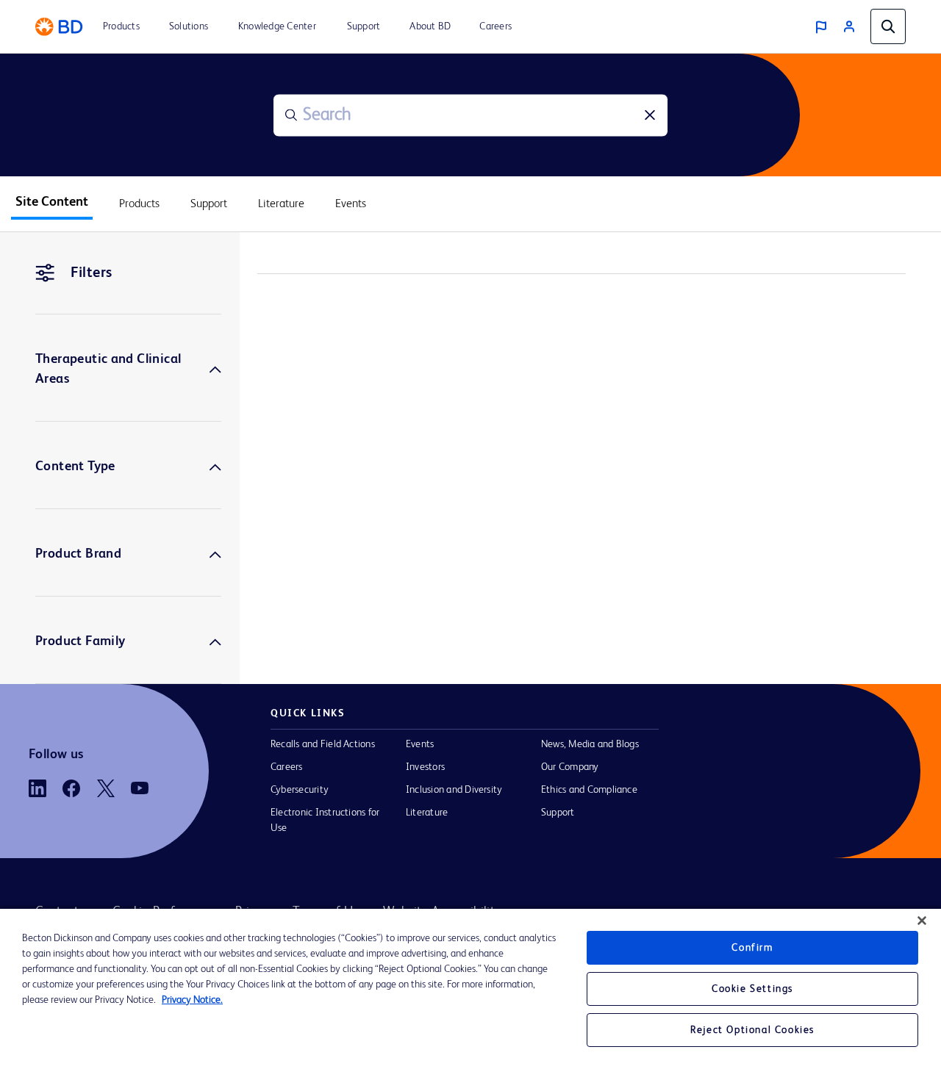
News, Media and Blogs (590, 744)
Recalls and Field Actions (323, 744)
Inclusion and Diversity (454, 790)
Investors (425, 767)
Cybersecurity (300, 790)
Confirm (752, 948)
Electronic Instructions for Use (325, 820)
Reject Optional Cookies (752, 1030)
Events (420, 744)
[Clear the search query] (650, 115)
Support (558, 812)
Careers (287, 767)
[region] (470, 989)
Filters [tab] (91, 273)
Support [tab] (208, 204)
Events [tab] (350, 204)
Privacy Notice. (192, 1000)
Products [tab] (139, 204)
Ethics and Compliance (589, 790)
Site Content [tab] (51, 202)
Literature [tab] (281, 204)
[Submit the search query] (291, 115)
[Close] (921, 920)
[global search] (888, 26)
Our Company (570, 767)
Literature (427, 812)
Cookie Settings (752, 989)
